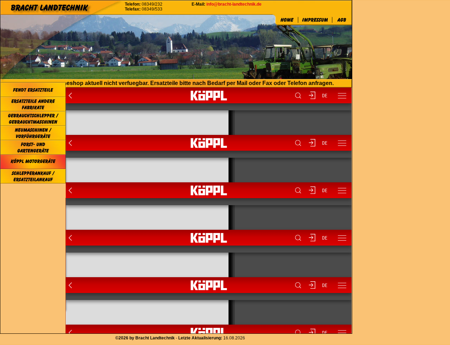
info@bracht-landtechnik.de (234, 4)
